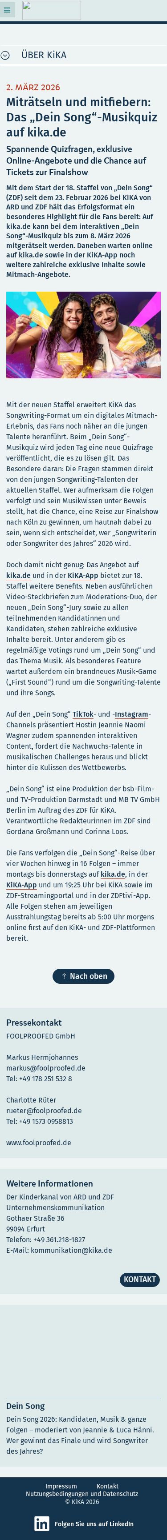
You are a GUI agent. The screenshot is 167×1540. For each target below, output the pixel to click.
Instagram (131, 714)
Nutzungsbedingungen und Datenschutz (82, 1494)
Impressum (61, 1486)
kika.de (18, 575)
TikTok (83, 714)
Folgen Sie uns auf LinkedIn (94, 1524)
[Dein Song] (83, 1385)
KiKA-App (83, 575)
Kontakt (107, 1486)
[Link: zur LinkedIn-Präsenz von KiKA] (44, 1530)
